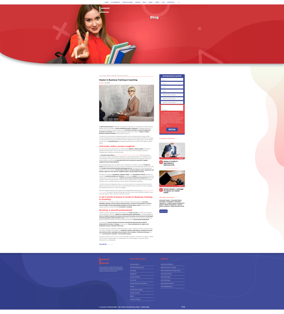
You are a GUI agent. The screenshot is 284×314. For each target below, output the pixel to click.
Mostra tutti (163, 211)
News (150, 2)
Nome (163, 79)
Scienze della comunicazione (138, 283)
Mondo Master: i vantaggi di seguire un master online (173, 190)
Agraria (132, 296)
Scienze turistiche (135, 299)
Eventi (157, 2)
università (162, 201)
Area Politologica (166, 277)
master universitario (170, 204)
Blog (144, 2)
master (161, 204)
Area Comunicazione (167, 264)
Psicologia (133, 270)
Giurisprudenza (134, 264)
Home (106, 2)
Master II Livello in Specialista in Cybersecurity (171, 163)
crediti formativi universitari (175, 203)
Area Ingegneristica (166, 286)
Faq (163, 2)
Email (163, 87)
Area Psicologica (165, 280)
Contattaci (170, 2)
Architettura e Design (136, 289)
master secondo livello (177, 206)
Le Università (115, 2)
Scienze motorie (135, 293)
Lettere (132, 286)
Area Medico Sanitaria (167, 283)
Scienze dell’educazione (137, 267)
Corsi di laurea (127, 2)
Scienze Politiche (135, 277)
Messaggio (165, 109)
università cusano (164, 200)
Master (137, 2)
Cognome (164, 83)
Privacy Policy (135, 307)
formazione (170, 201)
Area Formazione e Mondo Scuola (171, 270)
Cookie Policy (145, 307)
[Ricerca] (178, 2)
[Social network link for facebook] (182, 307)
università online (176, 200)
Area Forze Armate (166, 273)
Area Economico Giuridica (168, 267)
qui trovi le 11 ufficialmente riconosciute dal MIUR (127, 155)
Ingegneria (133, 273)
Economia (133, 280)
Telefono (164, 91)
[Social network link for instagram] (184, 307)
